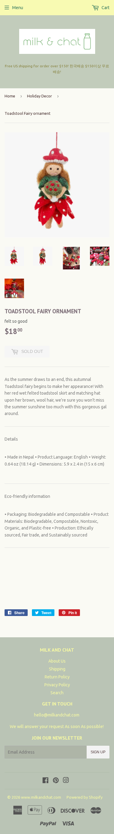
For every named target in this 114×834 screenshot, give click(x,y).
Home (10, 96)
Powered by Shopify (84, 797)
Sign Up (98, 752)
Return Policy (57, 676)
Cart (105, 7)
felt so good (16, 321)
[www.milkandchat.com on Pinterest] (56, 781)
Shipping (57, 669)
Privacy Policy (57, 684)
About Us (57, 661)
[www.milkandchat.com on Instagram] (66, 781)
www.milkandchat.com (41, 797)
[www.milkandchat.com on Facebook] (45, 781)
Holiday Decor (39, 96)
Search (57, 692)
